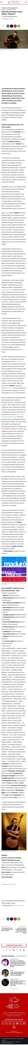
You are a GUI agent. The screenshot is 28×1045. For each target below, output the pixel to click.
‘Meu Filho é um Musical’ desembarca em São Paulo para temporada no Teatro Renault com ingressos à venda (17, 963)
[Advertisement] (14, 69)
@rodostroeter (10, 884)
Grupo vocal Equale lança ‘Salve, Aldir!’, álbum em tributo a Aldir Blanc (17, 974)
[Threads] (24, 950)
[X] (11, 26)
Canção (12, 970)
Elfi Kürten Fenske (17, 905)
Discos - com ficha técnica (9, 9)
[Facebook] (8, 26)
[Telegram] (13, 950)
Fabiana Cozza (12, 417)
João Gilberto (19, 361)
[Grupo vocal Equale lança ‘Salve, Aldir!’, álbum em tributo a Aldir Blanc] (5, 973)
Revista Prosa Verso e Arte (10, 16)
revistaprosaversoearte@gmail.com (14, 1032)
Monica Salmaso (7, 290)
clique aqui (22, 797)
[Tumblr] (10, 950)
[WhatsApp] (18, 26)
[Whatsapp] (17, 950)
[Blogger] (20, 950)
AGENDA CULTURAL (14, 959)
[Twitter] (10, 1023)
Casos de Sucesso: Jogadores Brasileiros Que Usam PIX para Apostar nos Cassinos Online (20, 931)
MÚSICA (3, 7)
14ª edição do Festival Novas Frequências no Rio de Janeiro (7, 929)
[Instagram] (6, 950)
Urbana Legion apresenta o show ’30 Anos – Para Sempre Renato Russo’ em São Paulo (18, 983)
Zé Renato (9, 388)
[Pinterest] (15, 26)
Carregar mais (13, 989)
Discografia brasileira (12, 7)
